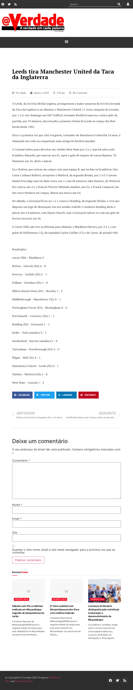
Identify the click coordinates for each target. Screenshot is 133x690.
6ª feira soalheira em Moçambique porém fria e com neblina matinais (64, 609)
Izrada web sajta (24, 681)
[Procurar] (118, 4)
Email (16, 518)
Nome (17, 504)
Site (14, 532)
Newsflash (21, 599)
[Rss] (15, 4)
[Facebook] (3, 4)
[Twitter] (9, 4)
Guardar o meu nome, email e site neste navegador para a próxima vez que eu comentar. (63, 551)
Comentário (21, 460)
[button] (66, 41)
